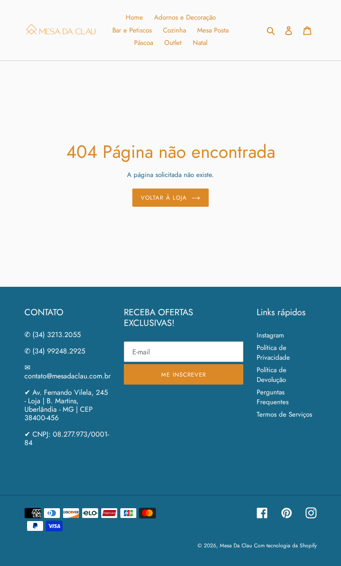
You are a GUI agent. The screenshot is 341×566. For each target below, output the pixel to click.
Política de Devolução (271, 375)
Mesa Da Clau (236, 546)
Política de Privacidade (273, 353)
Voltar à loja (164, 197)
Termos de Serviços (284, 414)
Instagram (270, 335)
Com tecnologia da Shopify (285, 546)
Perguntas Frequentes (273, 397)
